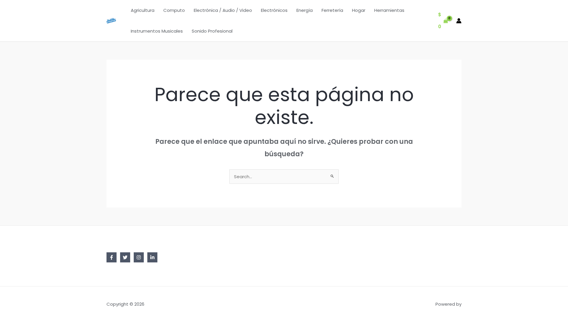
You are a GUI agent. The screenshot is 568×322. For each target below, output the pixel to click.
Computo (174, 10)
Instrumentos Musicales (157, 31)
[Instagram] (139, 257)
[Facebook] (111, 257)
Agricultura (142, 10)
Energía (304, 10)
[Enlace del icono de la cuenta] (459, 20)
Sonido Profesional (212, 31)
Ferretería (332, 10)
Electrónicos (274, 10)
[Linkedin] (152, 257)
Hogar (358, 10)
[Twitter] (125, 257)
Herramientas (389, 10)
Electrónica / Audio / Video (223, 10)
